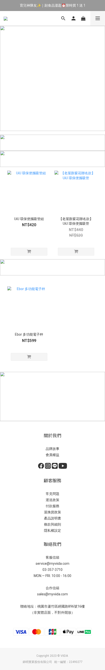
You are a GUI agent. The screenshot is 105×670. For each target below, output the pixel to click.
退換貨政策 (52, 512)
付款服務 (52, 506)
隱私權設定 (52, 530)
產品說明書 (52, 518)
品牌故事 (52, 449)
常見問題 (52, 494)
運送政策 (52, 500)
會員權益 (52, 455)
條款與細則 (52, 524)
